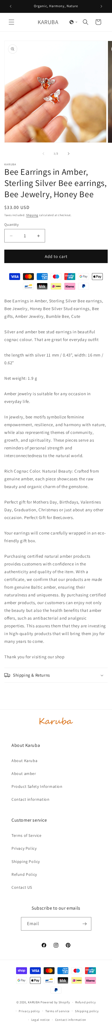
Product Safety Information (37, 786)
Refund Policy (24, 874)
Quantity (11, 224)
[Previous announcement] (10, 6)
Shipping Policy (25, 861)
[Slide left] (43, 153)
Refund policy (85, 1002)
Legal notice (40, 1020)
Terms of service (57, 1011)
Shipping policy (87, 1011)
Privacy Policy (23, 848)
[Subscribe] (84, 924)
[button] (11, 22)
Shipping (32, 215)
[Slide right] (68, 153)
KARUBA (34, 1002)
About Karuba (24, 760)
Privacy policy (29, 1011)
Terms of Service (26, 835)
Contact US (21, 887)
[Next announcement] (101, 6)
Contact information (30, 799)
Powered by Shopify (55, 1002)
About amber (23, 773)
